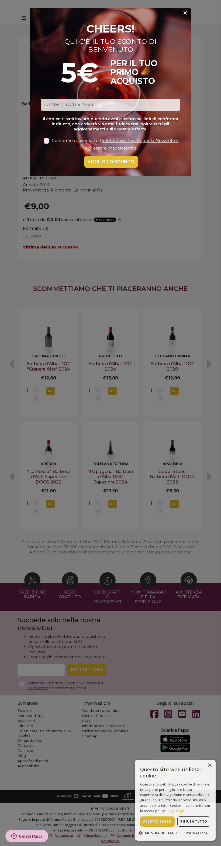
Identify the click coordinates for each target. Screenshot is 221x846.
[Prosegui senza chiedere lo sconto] (185, 13)
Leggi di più (176, 811)
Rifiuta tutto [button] (193, 821)
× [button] (210, 765)
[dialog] (175, 800)
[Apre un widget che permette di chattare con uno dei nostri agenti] (26, 836)
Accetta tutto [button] (157, 821)
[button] (175, 832)
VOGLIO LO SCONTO (111, 161)
